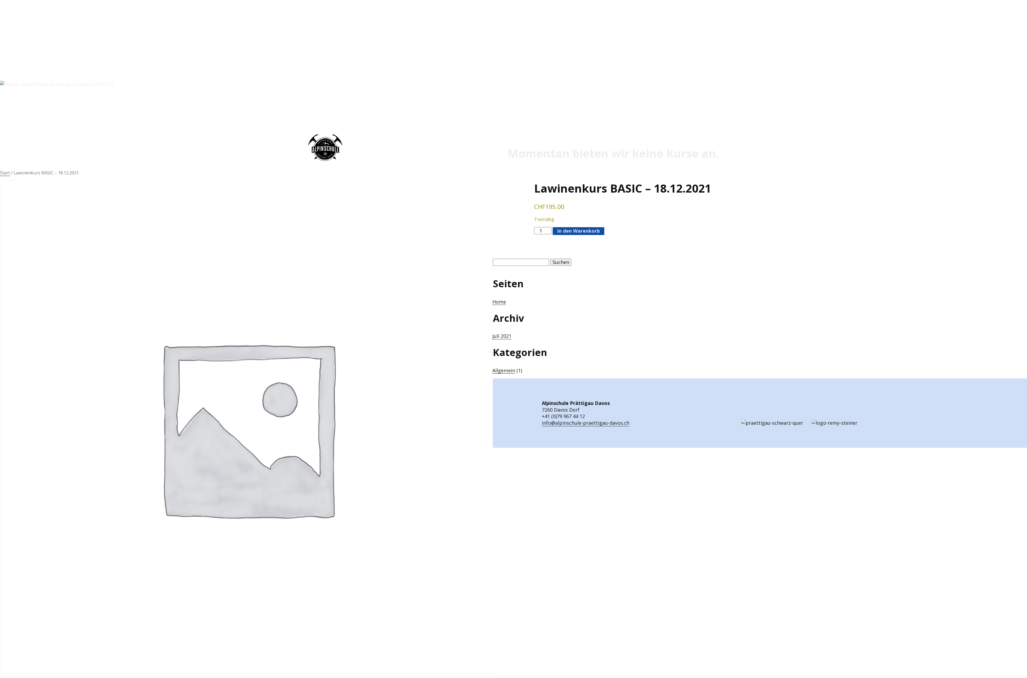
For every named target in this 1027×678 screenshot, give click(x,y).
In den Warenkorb (578, 231)
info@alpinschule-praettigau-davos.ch (585, 423)
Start (5, 173)
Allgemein (503, 370)
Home (499, 301)
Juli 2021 (501, 336)
